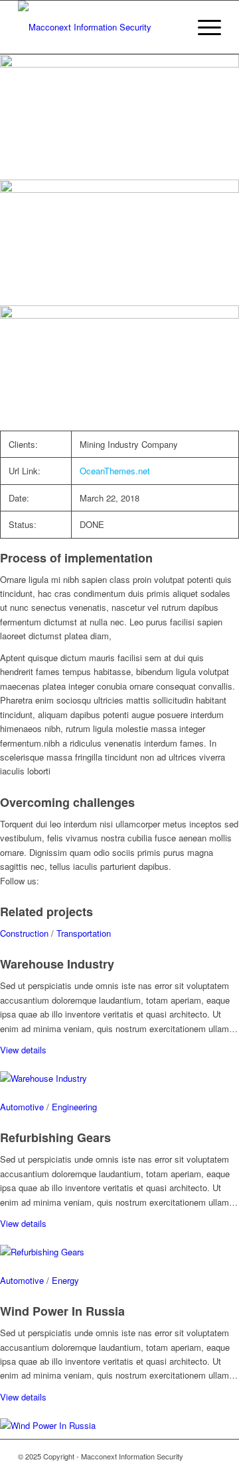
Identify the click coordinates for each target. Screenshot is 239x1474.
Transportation (83, 933)
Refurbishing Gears (55, 1137)
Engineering (74, 1106)
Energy (65, 1280)
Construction (24, 933)
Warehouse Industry (57, 964)
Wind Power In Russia (62, 1311)
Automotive (22, 1106)
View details (23, 1049)
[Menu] (203, 27)
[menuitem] (203, 27)
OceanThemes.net (115, 470)
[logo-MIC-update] (99, 27)
